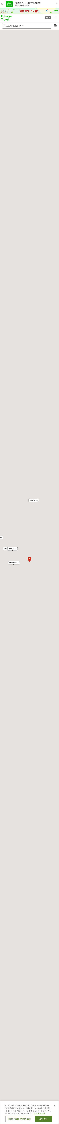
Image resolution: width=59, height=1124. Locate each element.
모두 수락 (43, 1119)
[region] (29, 1112)
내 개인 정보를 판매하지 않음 (19, 1119)
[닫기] (55, 1106)
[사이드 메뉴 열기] (56, 18)
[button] (6, 18)
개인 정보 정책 (39, 1113)
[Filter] (56, 25)
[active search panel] (27, 26)
